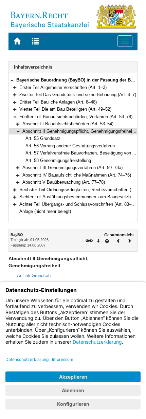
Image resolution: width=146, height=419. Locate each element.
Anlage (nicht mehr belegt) (45, 211)
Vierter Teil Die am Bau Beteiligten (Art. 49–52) (65, 109)
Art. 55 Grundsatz (42, 138)
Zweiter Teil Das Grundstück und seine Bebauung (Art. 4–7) (77, 94)
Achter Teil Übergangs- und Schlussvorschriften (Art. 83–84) (78, 204)
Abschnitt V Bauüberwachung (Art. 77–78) (63, 182)
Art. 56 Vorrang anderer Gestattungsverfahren (70, 145)
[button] (12, 80)
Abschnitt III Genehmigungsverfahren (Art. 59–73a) (72, 167)
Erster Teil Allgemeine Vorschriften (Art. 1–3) (63, 87)
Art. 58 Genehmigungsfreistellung (58, 160)
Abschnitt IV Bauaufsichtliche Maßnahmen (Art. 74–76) (76, 175)
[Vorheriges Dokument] (118, 240)
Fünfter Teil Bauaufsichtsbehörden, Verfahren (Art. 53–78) (75, 116)
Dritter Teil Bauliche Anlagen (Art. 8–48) (58, 102)
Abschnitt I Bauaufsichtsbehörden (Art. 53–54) (67, 123)
